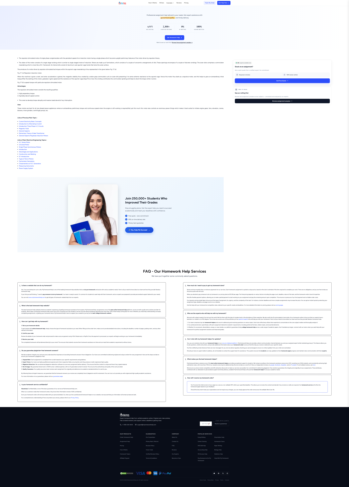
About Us (174, 437)
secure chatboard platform (229, 343)
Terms (221, 480)
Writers (161, 3)
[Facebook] (218, 473)
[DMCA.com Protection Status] (127, 473)
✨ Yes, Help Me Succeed (139, 230)
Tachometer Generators (26, 161)
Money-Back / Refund (152, 441)
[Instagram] (227, 473)
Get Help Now (222, 3)
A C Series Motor (24, 142)
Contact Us (175, 441)
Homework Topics (125, 454)
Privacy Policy (75, 397)
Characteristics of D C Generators (30, 163)
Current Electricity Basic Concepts (30, 121)
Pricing (186, 3)
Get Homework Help (173, 37)
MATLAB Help (202, 445)
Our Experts (175, 454)
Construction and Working (27, 154)
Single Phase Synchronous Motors (30, 147)
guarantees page (58, 376)
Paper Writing (218, 445)
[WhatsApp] (214, 473)
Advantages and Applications (28, 152)
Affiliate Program (124, 458)
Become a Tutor (176, 458)
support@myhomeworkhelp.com (146, 425)
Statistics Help (218, 454)
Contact (227, 480)
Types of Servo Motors (26, 159)
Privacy (217, 480)
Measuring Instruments (26, 166)
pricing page (279, 305)
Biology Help (217, 450)
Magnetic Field (24, 128)
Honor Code (149, 450)
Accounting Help (202, 450)
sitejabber (283, 365)
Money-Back (210, 480)
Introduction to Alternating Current (30, 124)
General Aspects (24, 131)
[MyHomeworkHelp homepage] (126, 3)
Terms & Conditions (151, 458)
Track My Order (209, 3)
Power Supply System (26, 168)
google (272, 365)
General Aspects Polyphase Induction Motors (33, 136)
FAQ (173, 445)
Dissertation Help (219, 437)
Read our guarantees (221, 424)
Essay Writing (201, 437)
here (314, 365)
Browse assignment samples (281, 101)
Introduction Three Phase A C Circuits (31, 126)
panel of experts (243, 319)
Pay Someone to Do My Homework (204, 459)
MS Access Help (202, 454)
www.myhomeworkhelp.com (37, 297)
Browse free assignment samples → (182, 42)
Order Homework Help (126, 437)
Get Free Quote (281, 80)
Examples (169, 3)
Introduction (23, 149)
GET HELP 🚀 (206, 424)
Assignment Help (125, 441)
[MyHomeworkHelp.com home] (124, 415)
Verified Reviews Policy (152, 454)
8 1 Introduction (24, 156)
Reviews (179, 3)
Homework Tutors (219, 441)
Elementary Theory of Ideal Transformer (31, 133)
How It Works (152, 3)
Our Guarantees (150, 437)
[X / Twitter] (223, 473)
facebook (277, 365)
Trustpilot (293, 365)
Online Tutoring (202, 441)
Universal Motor (24, 145)
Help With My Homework (221, 458)
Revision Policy (150, 445)
